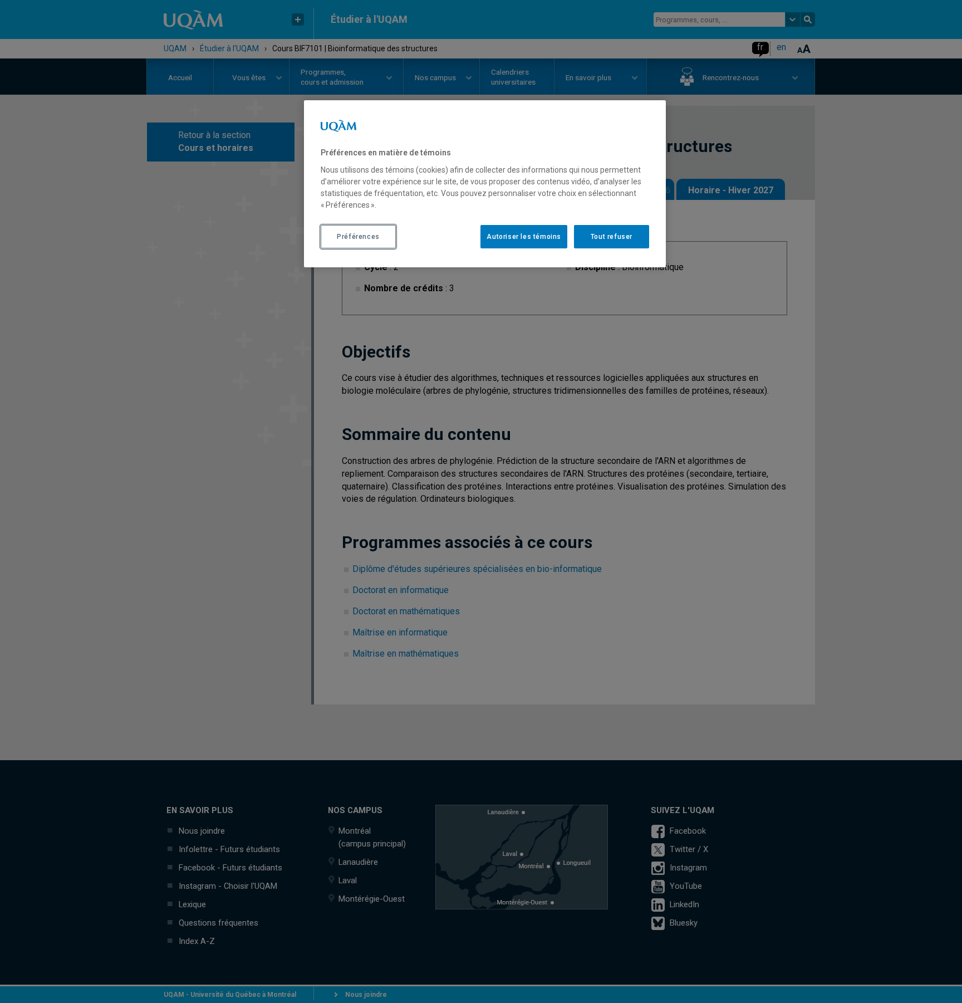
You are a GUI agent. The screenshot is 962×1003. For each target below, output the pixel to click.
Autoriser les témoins (524, 237)
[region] (485, 183)
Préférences (358, 237)
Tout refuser (611, 237)
